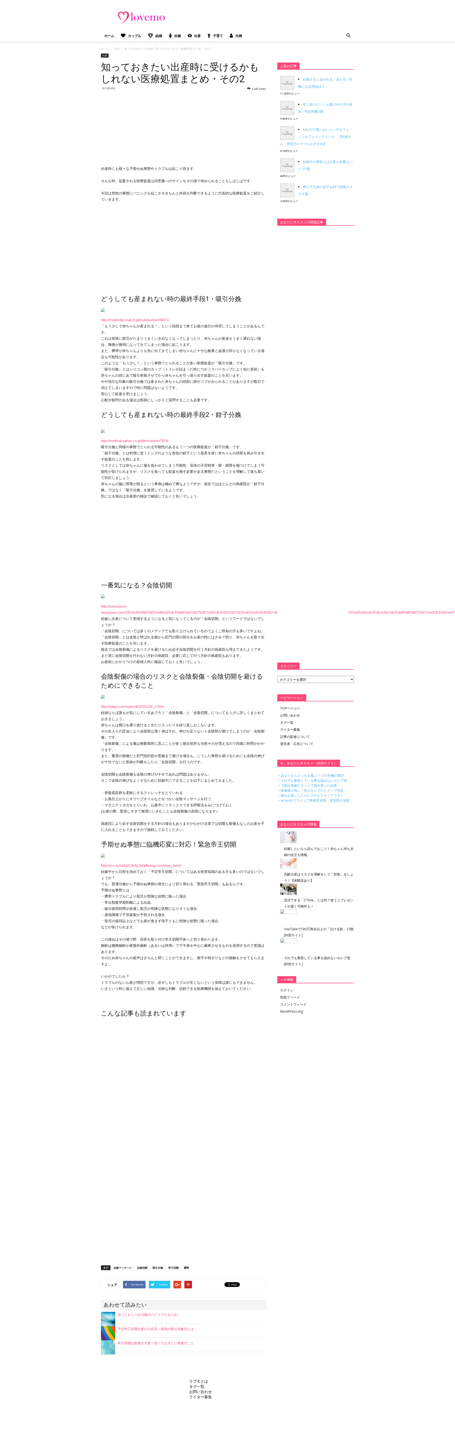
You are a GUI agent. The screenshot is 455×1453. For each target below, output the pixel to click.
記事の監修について (295, 736)
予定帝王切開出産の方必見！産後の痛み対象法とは (156, 1329)
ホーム (109, 35)
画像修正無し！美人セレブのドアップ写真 (312, 790)
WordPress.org (291, 1011)
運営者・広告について (296, 743)
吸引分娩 (158, 1267)
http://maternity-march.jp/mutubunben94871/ (135, 320)
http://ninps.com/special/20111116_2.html (132, 706)
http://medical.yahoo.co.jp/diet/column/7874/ (134, 441)
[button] (348, 35)
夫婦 (238, 35)
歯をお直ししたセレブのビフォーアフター (312, 795)
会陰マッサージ (123, 1267)
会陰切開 (142, 1267)
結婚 (158, 35)
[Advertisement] (183, 127)
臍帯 (186, 1267)
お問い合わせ (290, 715)
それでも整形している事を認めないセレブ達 (314, 780)
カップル (134, 35)
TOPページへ (290, 708)
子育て (218, 35)
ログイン (286, 990)
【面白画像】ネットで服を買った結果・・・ (314, 785)
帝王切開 (173, 1267)
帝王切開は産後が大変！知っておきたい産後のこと (156, 1343)
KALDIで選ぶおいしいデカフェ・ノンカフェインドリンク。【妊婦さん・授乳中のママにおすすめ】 (316, 136)
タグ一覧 (286, 722)
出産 (197, 35)
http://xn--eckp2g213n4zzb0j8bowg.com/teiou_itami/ (141, 865)
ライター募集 (290, 729)
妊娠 (177, 35)
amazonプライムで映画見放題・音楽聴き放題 (315, 800)
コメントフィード (293, 1004)
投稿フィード (290, 997)
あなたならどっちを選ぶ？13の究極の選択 (312, 775)
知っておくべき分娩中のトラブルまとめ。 (149, 1315)
